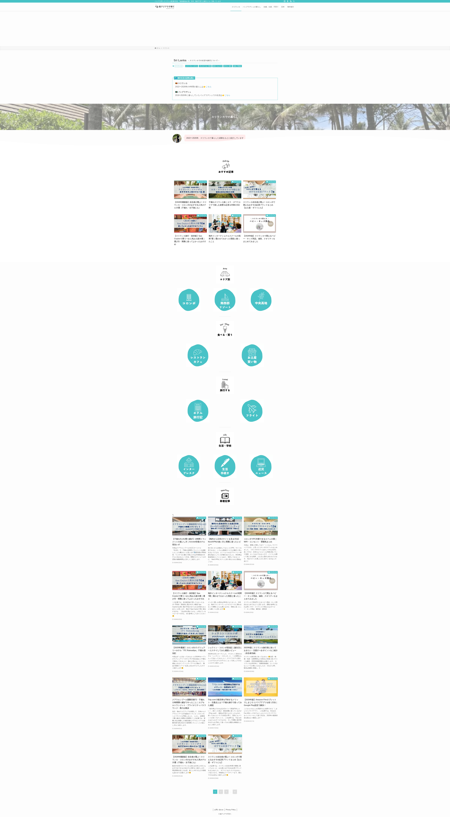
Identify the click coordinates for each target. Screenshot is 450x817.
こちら (208, 87)
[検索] (293, 1)
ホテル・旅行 (228, 66)
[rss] (290, 1)
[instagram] (284, 1)
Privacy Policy (231, 810)
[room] (287, 1)
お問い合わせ (218, 810)
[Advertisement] (225, 28)
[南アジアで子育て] (165, 6)
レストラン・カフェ (191, 66)
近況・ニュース (217, 66)
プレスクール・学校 (205, 66)
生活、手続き (237, 66)
